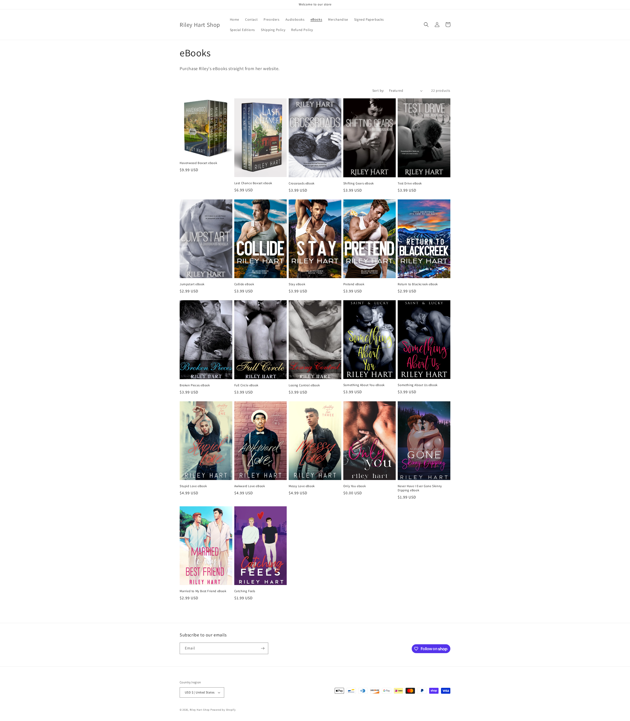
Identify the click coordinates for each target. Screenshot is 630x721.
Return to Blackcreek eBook (418, 284)
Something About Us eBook (417, 385)
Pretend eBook (353, 284)
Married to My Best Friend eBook (203, 591)
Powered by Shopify (223, 709)
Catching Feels (244, 591)
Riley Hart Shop (200, 709)
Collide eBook (244, 284)
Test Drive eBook (410, 183)
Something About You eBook (364, 385)
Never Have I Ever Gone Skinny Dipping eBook (420, 488)
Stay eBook (297, 284)
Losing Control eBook (304, 385)
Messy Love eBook (302, 486)
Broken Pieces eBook (195, 385)
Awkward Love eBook (249, 486)
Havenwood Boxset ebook (198, 163)
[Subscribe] (262, 648)
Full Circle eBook (246, 385)
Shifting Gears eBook (358, 183)
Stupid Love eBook (193, 486)
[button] (426, 24)
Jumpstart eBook (192, 284)
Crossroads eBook (302, 183)
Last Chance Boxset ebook (253, 183)
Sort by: (378, 90)
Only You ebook (354, 486)
